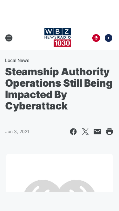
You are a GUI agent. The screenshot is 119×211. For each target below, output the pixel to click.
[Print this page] (109, 131)
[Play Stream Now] (108, 38)
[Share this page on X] (85, 131)
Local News (17, 60)
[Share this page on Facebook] (73, 131)
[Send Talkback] (96, 38)
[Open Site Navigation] (9, 38)
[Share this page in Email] (97, 131)
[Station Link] (57, 38)
